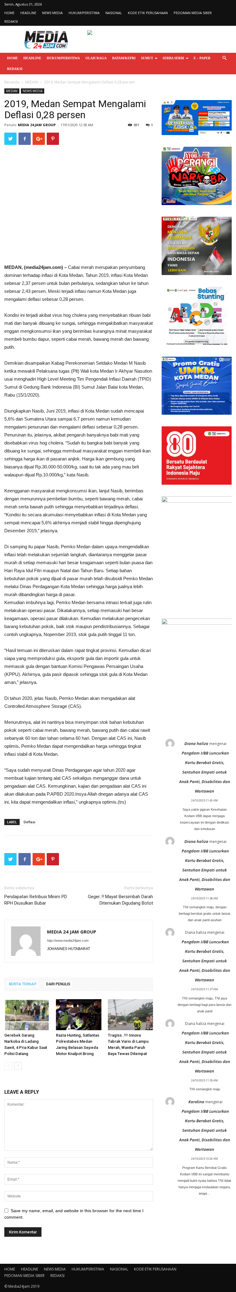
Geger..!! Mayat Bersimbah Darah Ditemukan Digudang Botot (120, 900)
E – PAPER (202, 58)
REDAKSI (11, 21)
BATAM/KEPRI (124, 58)
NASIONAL (113, 12)
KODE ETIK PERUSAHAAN (148, 12)
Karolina (196, 1101)
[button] (224, 58)
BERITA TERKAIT (23, 984)
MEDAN (31, 82)
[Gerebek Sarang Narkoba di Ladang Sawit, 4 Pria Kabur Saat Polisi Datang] (26, 1014)
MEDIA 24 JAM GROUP (37, 124)
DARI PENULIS (58, 984)
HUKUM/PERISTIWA (84, 12)
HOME (9, 12)
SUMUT (147, 58)
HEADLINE (28, 12)
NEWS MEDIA (52, 12)
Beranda (11, 82)
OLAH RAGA (96, 58)
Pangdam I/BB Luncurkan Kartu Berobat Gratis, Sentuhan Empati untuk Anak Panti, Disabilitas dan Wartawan (204, 772)
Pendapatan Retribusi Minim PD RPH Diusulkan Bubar (35, 900)
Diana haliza (196, 743)
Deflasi (29, 822)
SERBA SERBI (173, 58)
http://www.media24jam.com (67, 940)
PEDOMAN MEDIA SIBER (193, 12)
